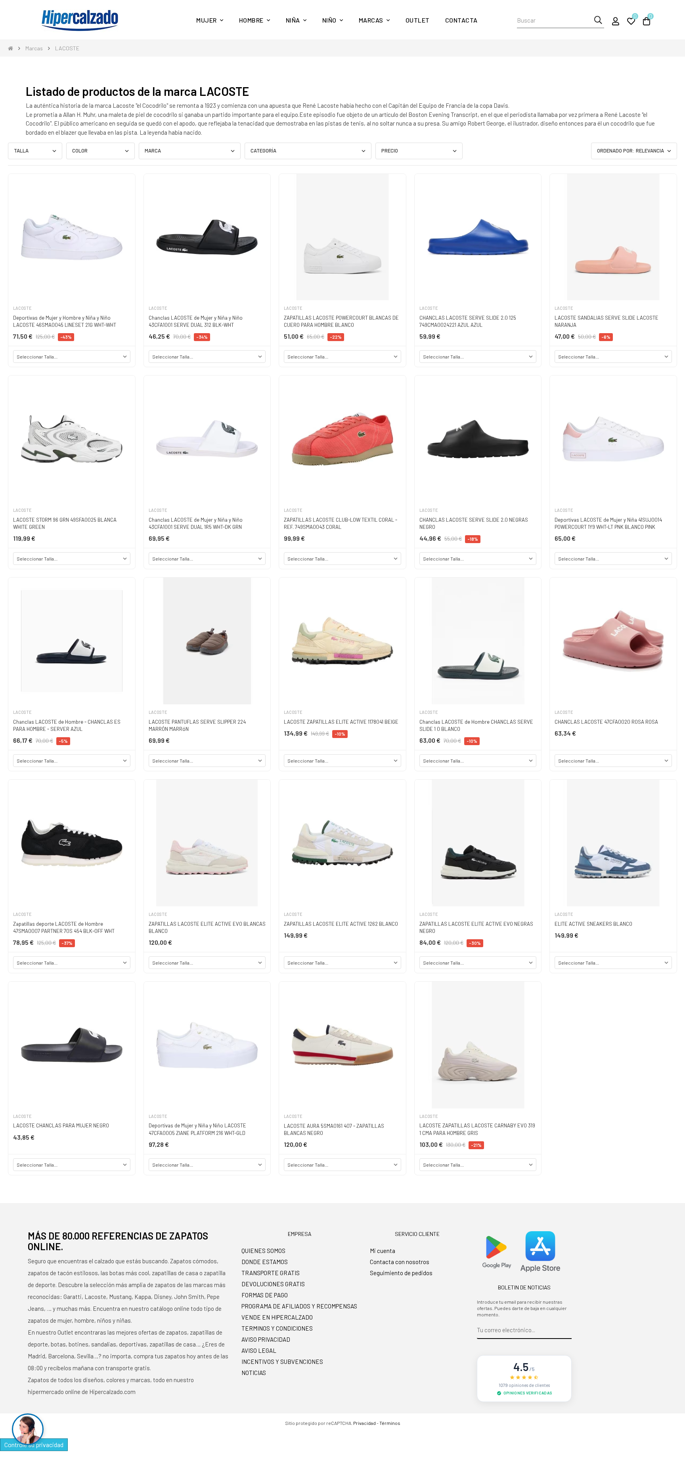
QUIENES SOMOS (263, 1250)
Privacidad (364, 1423)
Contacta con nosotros (399, 1261)
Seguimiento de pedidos (401, 1272)
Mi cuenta (382, 1250)
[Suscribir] (566, 1330)
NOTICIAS (253, 1372)
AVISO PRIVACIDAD (265, 1339)
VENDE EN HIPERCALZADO (277, 1317)
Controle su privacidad (33, 1444)
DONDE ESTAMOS (264, 1261)
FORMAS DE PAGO (264, 1295)
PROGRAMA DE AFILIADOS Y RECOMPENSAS (299, 1306)
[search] (598, 20)
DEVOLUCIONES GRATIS (273, 1283)
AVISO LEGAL (258, 1350)
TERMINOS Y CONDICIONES (277, 1328)
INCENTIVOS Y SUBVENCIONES (282, 1361)
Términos (389, 1423)
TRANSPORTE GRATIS (270, 1272)
